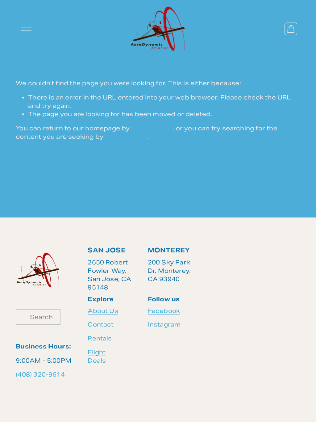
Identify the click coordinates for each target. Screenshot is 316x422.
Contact (101, 324)
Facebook (164, 310)
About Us (103, 310)
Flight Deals (97, 356)
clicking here (152, 128)
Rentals (100, 338)
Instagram (164, 324)
